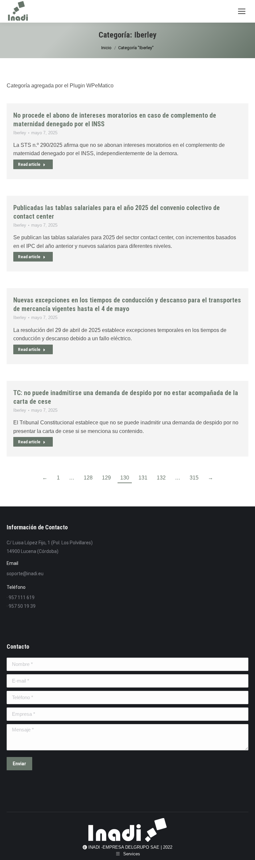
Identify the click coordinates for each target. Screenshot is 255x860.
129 (106, 478)
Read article (29, 164)
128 (88, 478)
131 (142, 478)
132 (161, 478)
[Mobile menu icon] (241, 11)
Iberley (19, 132)
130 (124, 478)
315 (194, 478)
